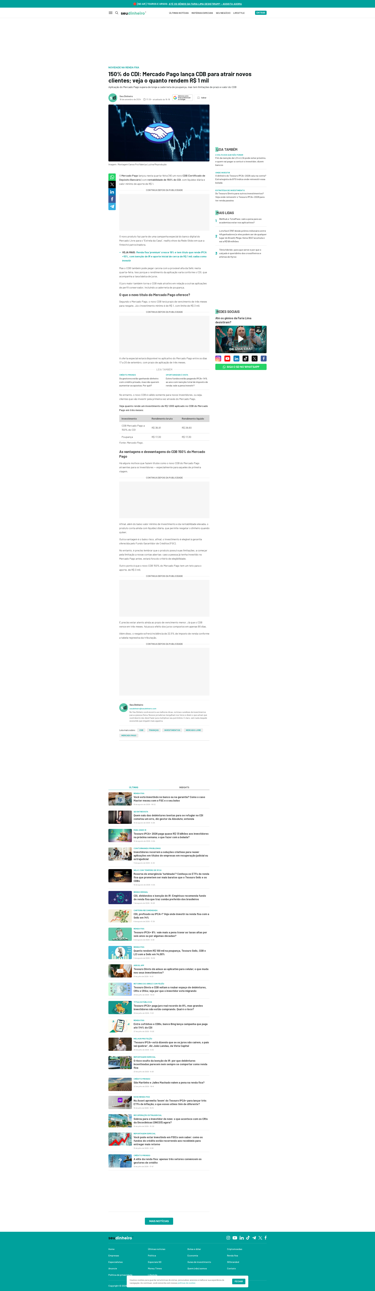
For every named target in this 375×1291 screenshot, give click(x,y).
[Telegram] (254, 1237)
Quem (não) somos (197, 1268)
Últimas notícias (156, 1249)
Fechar (239, 1281)
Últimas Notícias (179, 13)
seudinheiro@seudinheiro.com (142, 708)
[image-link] (120, 798)
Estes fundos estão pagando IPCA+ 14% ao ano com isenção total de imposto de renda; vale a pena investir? (187, 382)
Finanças (153, 730)
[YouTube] (234, 1237)
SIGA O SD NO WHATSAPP (243, 366)
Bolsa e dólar (194, 1249)
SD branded (233, 1261)
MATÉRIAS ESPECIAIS (202, 13)
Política (152, 1255)
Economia (193, 1255)
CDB (141, 730)
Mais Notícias (159, 1221)
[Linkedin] (242, 1237)
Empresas (113, 1255)
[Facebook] (266, 1237)
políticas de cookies (186, 1283)
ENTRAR (260, 13)
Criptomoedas (234, 1249)
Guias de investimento (199, 1261)
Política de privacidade (120, 1274)
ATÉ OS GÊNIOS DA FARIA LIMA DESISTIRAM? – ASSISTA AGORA (205, 3)
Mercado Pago (128, 736)
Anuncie (112, 1268)
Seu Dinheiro (126, 96)
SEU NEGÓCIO (223, 13)
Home (111, 1249)
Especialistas (115, 1261)
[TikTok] (248, 1237)
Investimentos (172, 730)
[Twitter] (260, 1237)
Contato (231, 1268)
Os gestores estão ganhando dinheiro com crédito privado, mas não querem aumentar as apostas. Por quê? (139, 382)
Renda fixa (232, 1255)
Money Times (155, 1268)
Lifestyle (152, 1274)
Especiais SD (154, 1261)
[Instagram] (228, 1237)
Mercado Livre (193, 730)
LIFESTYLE (239, 13)
